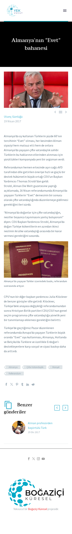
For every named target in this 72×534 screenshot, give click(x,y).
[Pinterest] (17, 384)
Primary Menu (64, 10)
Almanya (13, 367)
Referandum (15, 373)
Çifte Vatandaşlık (35, 367)
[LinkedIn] (27, 384)
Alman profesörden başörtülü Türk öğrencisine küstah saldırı (44, 427)
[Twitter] (11, 384)
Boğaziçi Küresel (37, 509)
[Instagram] (38, 458)
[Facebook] (6, 384)
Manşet (55, 367)
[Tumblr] (22, 384)
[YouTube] (43, 458)
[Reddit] (33, 384)
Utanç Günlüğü (13, 116)
